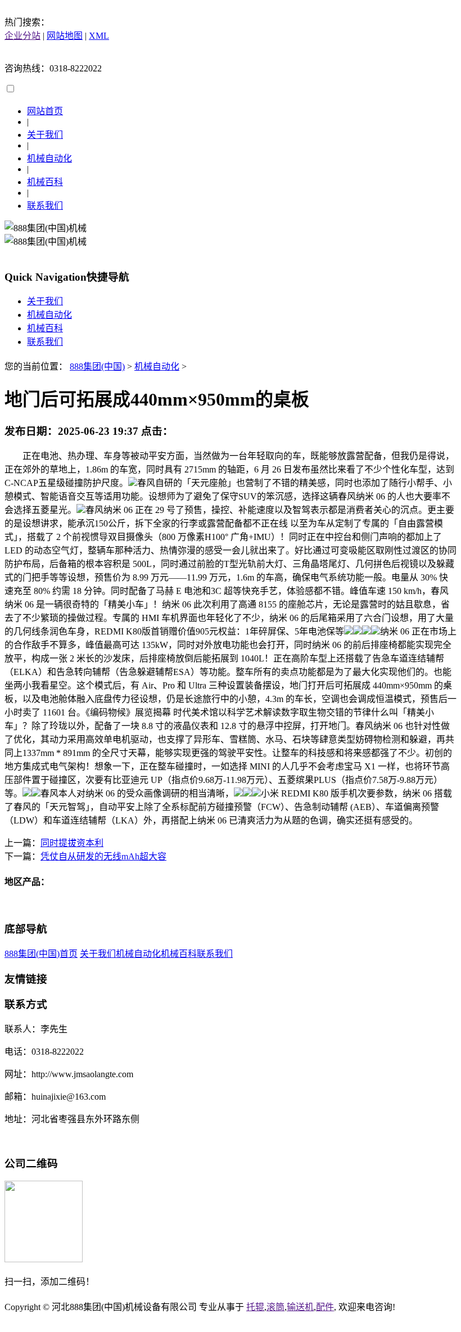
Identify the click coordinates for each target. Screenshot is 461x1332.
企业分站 (22, 35)
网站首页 (45, 111)
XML (99, 35)
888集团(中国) (97, 366)
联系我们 (45, 205)
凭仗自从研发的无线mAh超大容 (103, 856)
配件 (325, 1307)
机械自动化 (49, 158)
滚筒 (275, 1307)
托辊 (255, 1307)
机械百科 (45, 182)
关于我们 (45, 135)
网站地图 (65, 35)
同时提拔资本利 (71, 843)
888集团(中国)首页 (41, 953)
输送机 (300, 1307)
